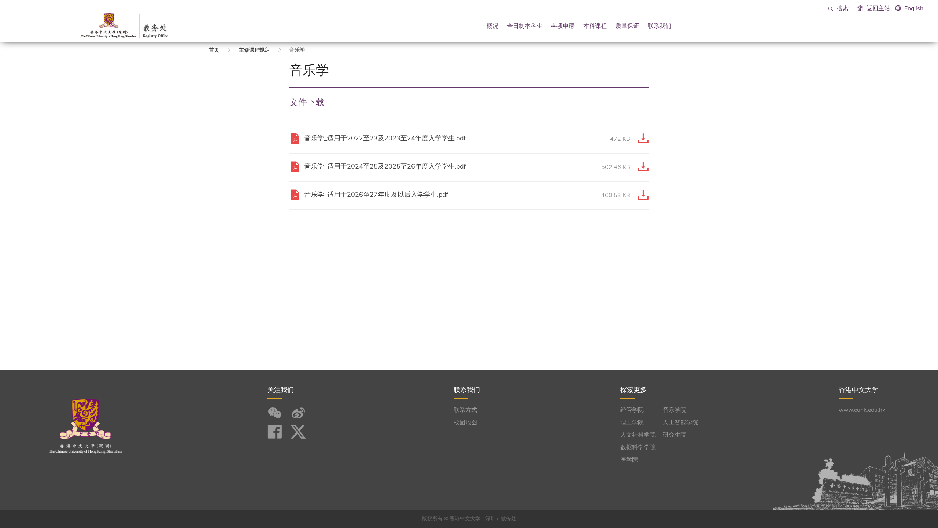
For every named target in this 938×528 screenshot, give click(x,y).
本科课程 (595, 25)
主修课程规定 (254, 50)
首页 (214, 50)
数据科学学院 (638, 447)
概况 (492, 25)
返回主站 (877, 8)
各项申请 (563, 25)
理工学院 (632, 422)
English (913, 8)
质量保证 (627, 25)
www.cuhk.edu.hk (862, 410)
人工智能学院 (680, 422)
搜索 (842, 8)
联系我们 (659, 25)
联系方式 (465, 410)
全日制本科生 (524, 25)
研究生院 (674, 435)
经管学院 (632, 410)
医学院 (629, 460)
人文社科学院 (638, 435)
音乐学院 (674, 410)
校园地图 (465, 422)
